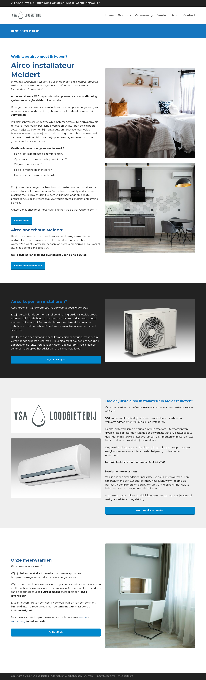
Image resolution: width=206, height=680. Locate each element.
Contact (189, 15)
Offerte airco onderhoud (28, 265)
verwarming (18, 621)
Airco (175, 15)
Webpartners (125, 676)
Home (109, 15)
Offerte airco (21, 220)
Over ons (124, 15)
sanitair (83, 617)
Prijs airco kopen (55, 359)
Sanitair (162, 15)
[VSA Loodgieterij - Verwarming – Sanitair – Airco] (28, 15)
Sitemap (88, 676)
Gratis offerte (55, 632)
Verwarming (144, 15)
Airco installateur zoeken (150, 510)
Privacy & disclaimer (105, 676)
